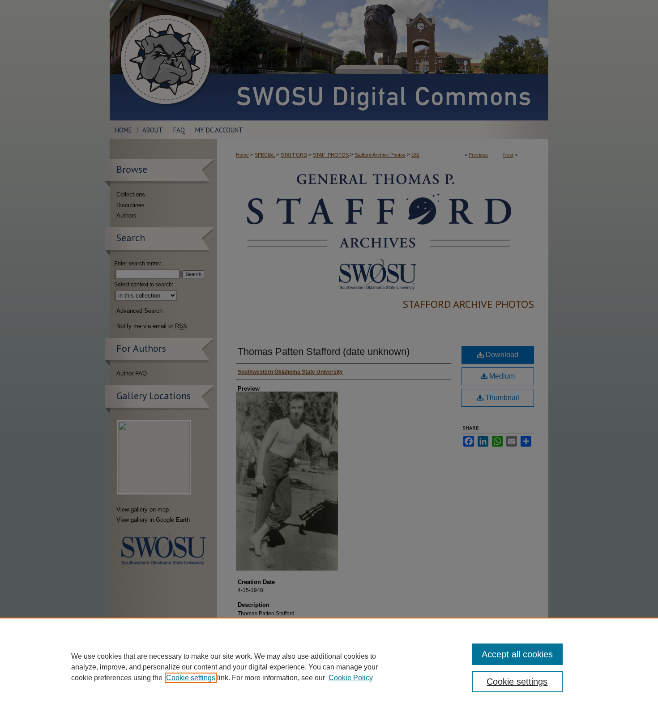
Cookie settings (190, 678)
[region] (329, 667)
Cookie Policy (351, 678)
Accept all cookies (517, 654)
